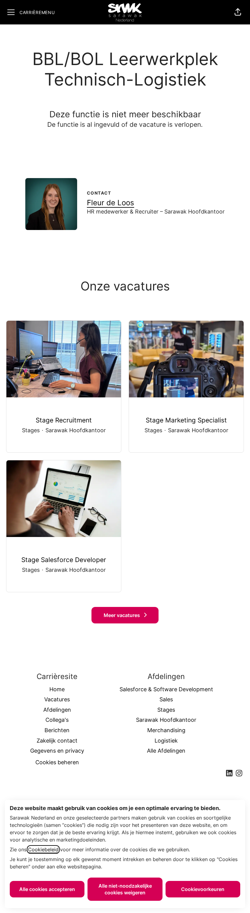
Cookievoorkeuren (202, 889)
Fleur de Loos (110, 202)
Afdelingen (57, 710)
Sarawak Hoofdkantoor (166, 720)
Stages (166, 710)
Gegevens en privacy (57, 750)
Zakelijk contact (57, 740)
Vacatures (57, 699)
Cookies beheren (57, 762)
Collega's (57, 720)
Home (57, 689)
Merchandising (166, 730)
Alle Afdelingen (166, 750)
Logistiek (166, 740)
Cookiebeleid (43, 849)
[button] (237, 12)
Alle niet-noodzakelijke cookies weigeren (125, 889)
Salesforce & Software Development (166, 689)
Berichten (57, 730)
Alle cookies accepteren (47, 889)
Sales (166, 699)
